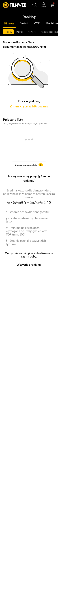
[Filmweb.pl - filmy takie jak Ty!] (14, 5)
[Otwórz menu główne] (52, 5)
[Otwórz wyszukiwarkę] (35, 5)
